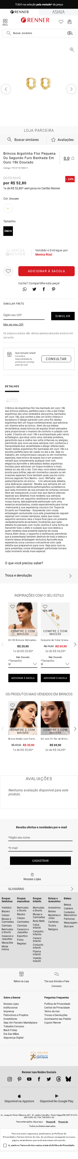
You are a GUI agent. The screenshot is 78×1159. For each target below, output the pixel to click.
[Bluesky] (68, 1080)
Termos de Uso (24, 1137)
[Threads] (58, 1080)
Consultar (56, 359)
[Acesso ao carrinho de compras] (69, 23)
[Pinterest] (19, 1079)
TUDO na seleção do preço (39, 4)
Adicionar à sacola (46, 271)
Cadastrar (40, 860)
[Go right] (72, 89)
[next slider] (2, 644)
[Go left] (6, 89)
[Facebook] (39, 1079)
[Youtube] (29, 1079)
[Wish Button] (8, 271)
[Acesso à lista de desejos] (61, 23)
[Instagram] (9, 1079)
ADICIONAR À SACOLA (23, 678)
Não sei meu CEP (13, 324)
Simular (63, 316)
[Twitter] (48, 1079)
